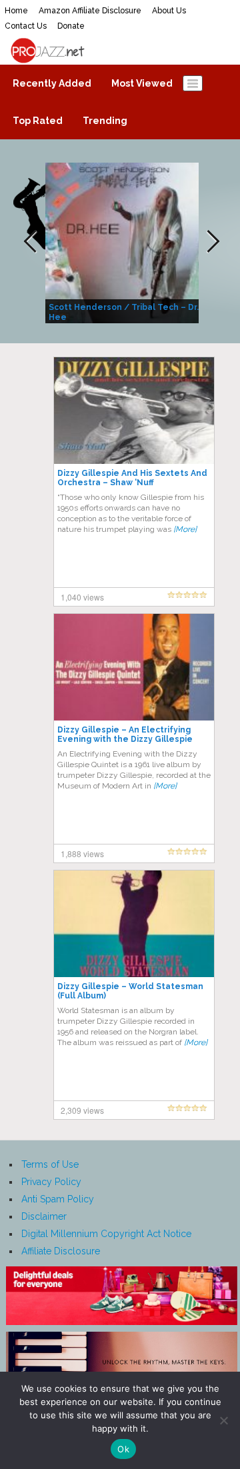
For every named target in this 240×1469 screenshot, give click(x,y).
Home (16, 10)
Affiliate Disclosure (60, 1251)
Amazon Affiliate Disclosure (90, 10)
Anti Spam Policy (57, 1199)
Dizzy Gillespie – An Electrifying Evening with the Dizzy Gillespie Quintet (125, 739)
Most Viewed (142, 83)
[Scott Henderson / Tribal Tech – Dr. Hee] (123, 242)
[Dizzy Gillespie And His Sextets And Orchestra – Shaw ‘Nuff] (134, 410)
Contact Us (26, 26)
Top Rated (38, 120)
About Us (169, 10)
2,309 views (82, 1110)
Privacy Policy (51, 1181)
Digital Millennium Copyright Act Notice (106, 1233)
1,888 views (82, 853)
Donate (71, 26)
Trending (105, 120)
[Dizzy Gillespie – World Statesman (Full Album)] (134, 923)
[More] (185, 529)
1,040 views (82, 597)
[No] (223, 1420)
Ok (123, 1449)
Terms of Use (50, 1164)
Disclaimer (44, 1216)
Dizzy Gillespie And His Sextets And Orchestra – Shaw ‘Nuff (132, 478)
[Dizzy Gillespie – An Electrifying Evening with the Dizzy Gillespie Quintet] (134, 666)
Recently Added (52, 83)
